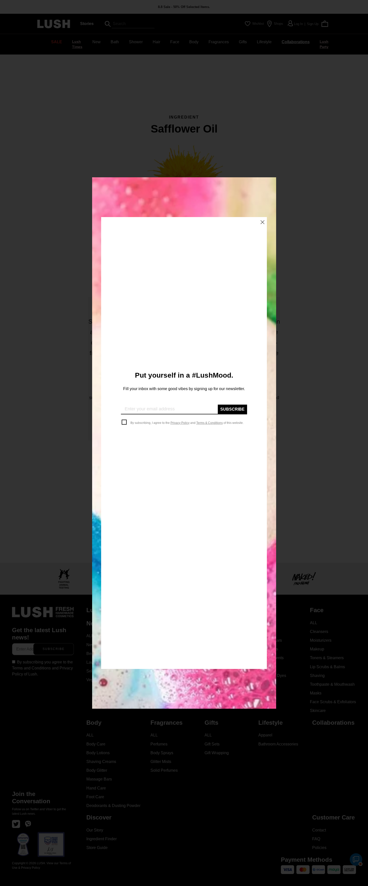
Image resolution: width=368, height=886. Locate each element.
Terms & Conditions (209, 423)
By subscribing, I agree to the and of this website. (187, 423)
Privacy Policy (180, 423)
